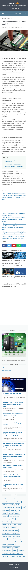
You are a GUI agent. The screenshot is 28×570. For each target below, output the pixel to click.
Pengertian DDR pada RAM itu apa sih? (14, 166)
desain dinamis (15, 533)
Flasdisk (15, 521)
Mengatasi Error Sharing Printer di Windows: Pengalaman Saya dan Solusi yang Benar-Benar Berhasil (14, 434)
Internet (16, 499)
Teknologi (11, 504)
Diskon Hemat (7, 370)
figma (21, 539)
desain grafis (5, 510)
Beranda (11, 564)
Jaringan (17, 513)
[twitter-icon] (18, 9)
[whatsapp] (18, 245)
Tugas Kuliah (5, 527)
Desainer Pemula (6, 521)
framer (4, 541)
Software (4, 504)
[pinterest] (14, 245)
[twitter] (9, 245)
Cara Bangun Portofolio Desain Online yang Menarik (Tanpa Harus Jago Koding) (13, 445)
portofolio (11, 519)
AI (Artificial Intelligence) (8, 507)
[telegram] (23, 245)
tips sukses (21, 550)
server (14, 550)
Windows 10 (13, 527)
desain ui (4, 539)
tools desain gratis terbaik (8, 553)
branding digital (6, 533)
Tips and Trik (5, 501)
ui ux (24, 556)
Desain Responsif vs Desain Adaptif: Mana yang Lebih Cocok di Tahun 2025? (13, 404)
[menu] (3, 13)
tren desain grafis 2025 (15, 556)
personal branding (6, 547)
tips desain (18, 519)
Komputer (10, 499)
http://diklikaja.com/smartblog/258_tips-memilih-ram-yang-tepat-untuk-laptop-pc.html (14, 219)
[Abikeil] (14, 3)
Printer (19, 524)
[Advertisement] (14, 206)
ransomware (16, 547)
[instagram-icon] (13, 9)
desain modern (16, 536)
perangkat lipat (11, 544)
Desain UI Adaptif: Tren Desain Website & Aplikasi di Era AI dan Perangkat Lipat (14, 456)
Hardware (13, 501)
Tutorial (4, 513)
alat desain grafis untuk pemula (10, 530)
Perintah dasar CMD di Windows (13, 164)
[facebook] (4, 245)
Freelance (10, 513)
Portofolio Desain (6, 524)
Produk (19, 510)
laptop (17, 541)
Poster (14, 524)
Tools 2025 (5, 516)
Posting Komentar (19, 27)
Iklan (24, 507)
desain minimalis (6, 536)
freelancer (5, 519)
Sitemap (17, 564)
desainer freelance (13, 539)
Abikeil (16, 567)
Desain (17, 504)
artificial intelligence (14, 516)
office (21, 541)
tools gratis (19, 553)
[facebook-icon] (10, 9)
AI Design (18, 507)
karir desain (11, 541)
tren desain (5, 556)
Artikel (4, 499)
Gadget (19, 501)
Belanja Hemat (7, 368)
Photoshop (13, 510)
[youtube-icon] (16, 9)
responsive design (6, 550)
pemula (4, 544)
